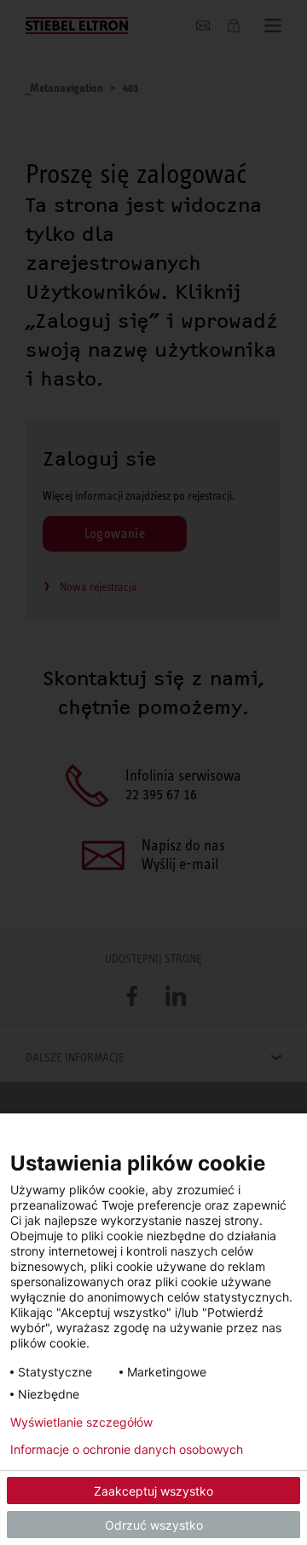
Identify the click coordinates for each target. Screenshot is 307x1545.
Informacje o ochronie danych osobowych (126, 1449)
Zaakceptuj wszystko (153, 1491)
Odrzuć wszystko (154, 1525)
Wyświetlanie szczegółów (81, 1422)
